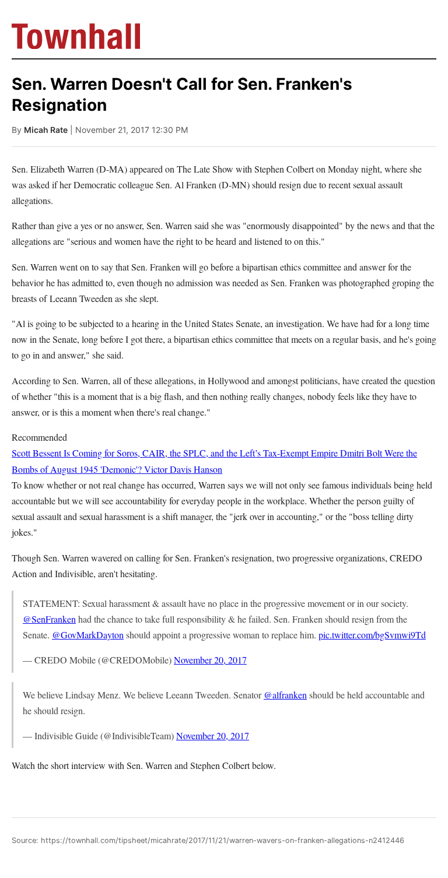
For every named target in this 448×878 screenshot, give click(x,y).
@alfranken (285, 695)
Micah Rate (46, 130)
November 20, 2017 (210, 660)
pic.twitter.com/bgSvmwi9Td (372, 634)
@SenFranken (49, 619)
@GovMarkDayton (88, 634)
